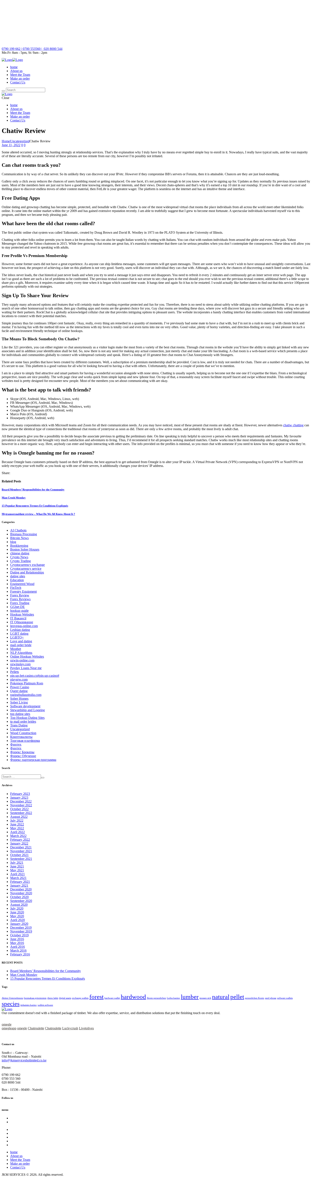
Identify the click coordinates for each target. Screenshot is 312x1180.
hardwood (133, 996)
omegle (6, 1024)
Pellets (14, 672)
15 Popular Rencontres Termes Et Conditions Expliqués (35, 505)
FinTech (15, 587)
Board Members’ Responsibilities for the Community (33, 489)
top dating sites (20, 714)
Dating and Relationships (27, 572)
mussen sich (205, 998)
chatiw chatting (293, 425)
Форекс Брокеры (22, 752)
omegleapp (9, 1028)
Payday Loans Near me (26, 668)
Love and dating (21, 641)
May (17, 828)
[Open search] (3, 91)
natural (220, 996)
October (19, 809)
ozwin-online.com (22, 660)
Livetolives (86, 1028)
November (21, 805)
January (19, 797)
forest (96, 996)
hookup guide (19, 610)
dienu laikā (52, 998)
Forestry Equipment (23, 591)
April (17, 832)
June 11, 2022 (11, 145)
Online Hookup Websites (27, 656)
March (18, 836)
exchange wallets (80, 998)
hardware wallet (112, 998)
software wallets (285, 998)
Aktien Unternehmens (12, 998)
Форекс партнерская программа (33, 760)
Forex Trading (19, 603)
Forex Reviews (20, 599)
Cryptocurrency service (25, 568)
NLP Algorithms (21, 652)
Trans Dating (19, 725)
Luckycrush (70, 1028)
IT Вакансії (18, 618)
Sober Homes (19, 698)
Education (17, 580)
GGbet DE (17, 607)
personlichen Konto (254, 998)
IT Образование (21, 622)
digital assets (65, 998)
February (20, 794)
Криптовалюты (21, 737)
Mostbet (15, 649)
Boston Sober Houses (24, 549)
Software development (25, 706)
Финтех (15, 744)
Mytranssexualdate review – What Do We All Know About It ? (38, 514)
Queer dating (19, 691)
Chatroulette (36, 1028)
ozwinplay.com (20, 664)
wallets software (45, 1005)
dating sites (17, 576)
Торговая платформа (25, 740)
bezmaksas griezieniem (35, 998)
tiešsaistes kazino (28, 1005)
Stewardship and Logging (27, 710)
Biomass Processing (23, 534)
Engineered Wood (22, 584)
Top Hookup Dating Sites (27, 717)
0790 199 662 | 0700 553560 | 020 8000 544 (32, 49)
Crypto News (19, 557)
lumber (190, 996)
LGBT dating (19, 633)
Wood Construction (23, 733)
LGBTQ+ (17, 637)
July (16, 820)
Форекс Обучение (23, 756)
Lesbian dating (20, 630)
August (19, 816)
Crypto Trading (20, 561)
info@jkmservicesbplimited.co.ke (24, 1060)
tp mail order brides (23, 721)
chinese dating (19, 553)
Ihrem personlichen (156, 998)
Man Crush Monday (14, 497)
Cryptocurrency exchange (27, 565)
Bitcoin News (19, 538)
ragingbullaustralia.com (25, 695)
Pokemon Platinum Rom (26, 683)
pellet (237, 996)
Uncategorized (20, 141)
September (21, 813)
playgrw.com (19, 679)
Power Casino (19, 687)
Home (6, 141)
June (17, 824)
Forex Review (19, 595)
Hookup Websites (22, 614)
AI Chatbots (18, 530)
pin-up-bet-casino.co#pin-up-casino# (34, 675)
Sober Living (19, 702)
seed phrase (270, 998)
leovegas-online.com (24, 626)
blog (13, 542)
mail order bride (20, 645)
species (11, 1003)
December (21, 801)
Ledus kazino (173, 998)
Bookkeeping (19, 545)
